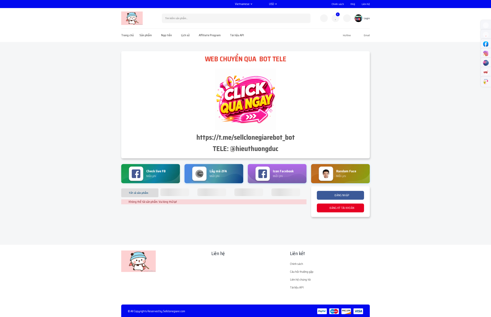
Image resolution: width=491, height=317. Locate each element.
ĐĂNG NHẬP (341, 195)
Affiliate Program (210, 35)
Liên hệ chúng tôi (300, 279)
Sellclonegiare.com (174, 311)
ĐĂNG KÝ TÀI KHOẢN (341, 208)
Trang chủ (127, 35)
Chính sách (338, 4)
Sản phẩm (145, 35)
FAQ (353, 4)
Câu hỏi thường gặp (301, 271)
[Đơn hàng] (324, 18)
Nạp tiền (166, 35)
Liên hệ (366, 4)
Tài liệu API (237, 35)
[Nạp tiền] (347, 18)
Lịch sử (185, 35)
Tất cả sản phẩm (138, 193)
